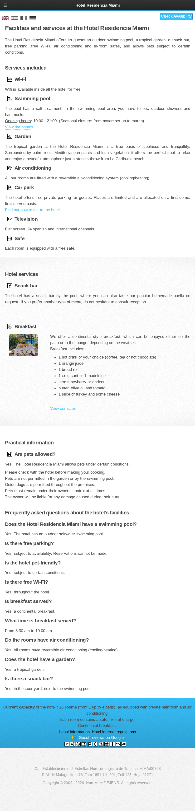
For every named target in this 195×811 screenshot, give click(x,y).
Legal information (74, 731)
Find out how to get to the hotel (32, 209)
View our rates (63, 408)
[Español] (14, 18)
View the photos (19, 127)
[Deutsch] (32, 18)
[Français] (23, 18)
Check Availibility (176, 16)
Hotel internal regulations (114, 731)
